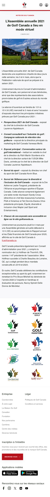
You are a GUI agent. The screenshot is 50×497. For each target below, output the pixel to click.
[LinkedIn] (20, 488)
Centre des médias (9, 428)
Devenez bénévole (9, 433)
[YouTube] (26, 488)
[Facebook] (3, 488)
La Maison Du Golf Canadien (9, 410)
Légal (28, 394)
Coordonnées (7, 399)
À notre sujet (7, 404)
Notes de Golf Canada (25, 15)
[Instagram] (9, 488)
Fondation (6, 416)
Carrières (5, 424)
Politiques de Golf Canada (35, 399)
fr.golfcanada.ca (9, 240)
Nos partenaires (8, 420)
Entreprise (7, 394)
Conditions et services (34, 404)
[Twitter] (15, 488)
